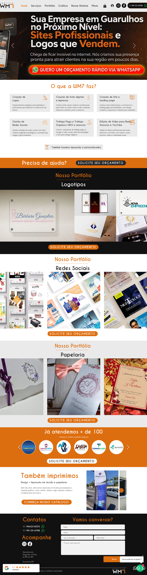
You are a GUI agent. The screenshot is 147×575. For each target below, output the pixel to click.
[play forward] (128, 447)
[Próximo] (134, 45)
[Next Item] (121, 490)
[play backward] (19, 447)
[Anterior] (12, 45)
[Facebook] (124, 5)
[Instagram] (118, 5)
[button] (104, 6)
